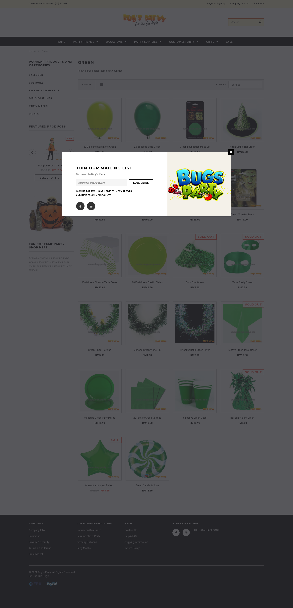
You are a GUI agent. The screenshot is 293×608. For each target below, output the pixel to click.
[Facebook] (80, 205)
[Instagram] (91, 205)
